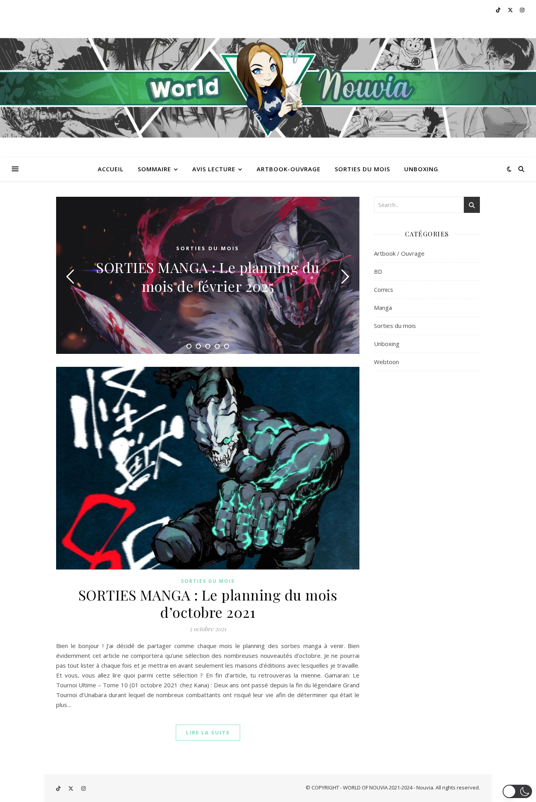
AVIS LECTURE (213, 169)
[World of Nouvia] (268, 88)
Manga (383, 307)
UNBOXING (421, 169)
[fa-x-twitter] (511, 9)
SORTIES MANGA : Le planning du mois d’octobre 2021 (207, 603)
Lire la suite (208, 732)
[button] (517, 791)
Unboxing (386, 344)
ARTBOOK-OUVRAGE (289, 169)
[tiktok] (498, 9)
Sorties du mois (208, 581)
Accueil (111, 169)
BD (378, 271)
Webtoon (386, 362)
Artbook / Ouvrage (399, 253)
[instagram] (522, 9)
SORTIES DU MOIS (362, 169)
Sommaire (154, 169)
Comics (383, 289)
